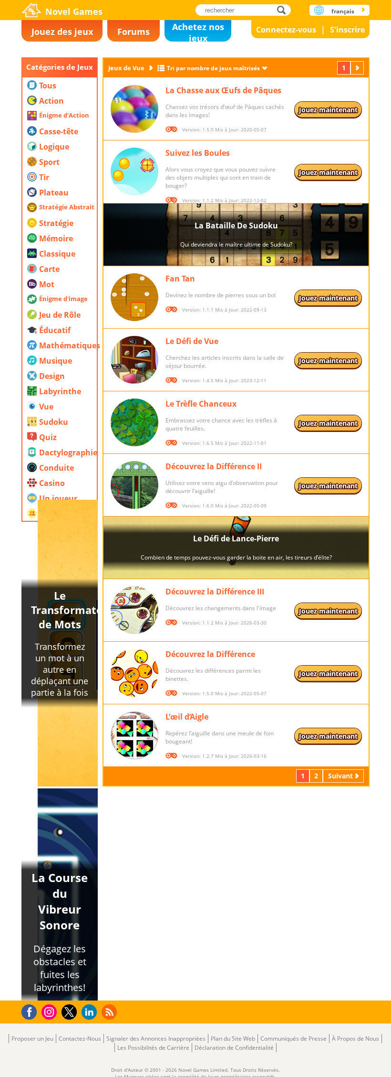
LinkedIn (91, 1012)
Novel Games (74, 11)
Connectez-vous (286, 29)
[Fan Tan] (134, 297)
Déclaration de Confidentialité (234, 1048)
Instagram (50, 1011)
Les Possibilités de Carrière (153, 1048)
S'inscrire (347, 29)
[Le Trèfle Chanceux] (134, 422)
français (342, 11)
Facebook (32, 1011)
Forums (133, 31)
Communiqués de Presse (293, 1038)
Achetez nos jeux (198, 31)
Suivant (358, 67)
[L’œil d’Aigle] (134, 735)
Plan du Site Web (233, 1038)
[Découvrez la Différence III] (134, 610)
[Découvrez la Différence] (134, 673)
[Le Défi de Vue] (134, 360)
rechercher (284, 10)
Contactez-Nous (80, 1038)
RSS (110, 1012)
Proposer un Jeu (32, 1038)
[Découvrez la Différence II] (134, 485)
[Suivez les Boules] (134, 171)
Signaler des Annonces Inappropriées (156, 1038)
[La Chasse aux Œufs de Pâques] (134, 109)
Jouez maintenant (328, 109)
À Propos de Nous (355, 1038)
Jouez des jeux (62, 31)
